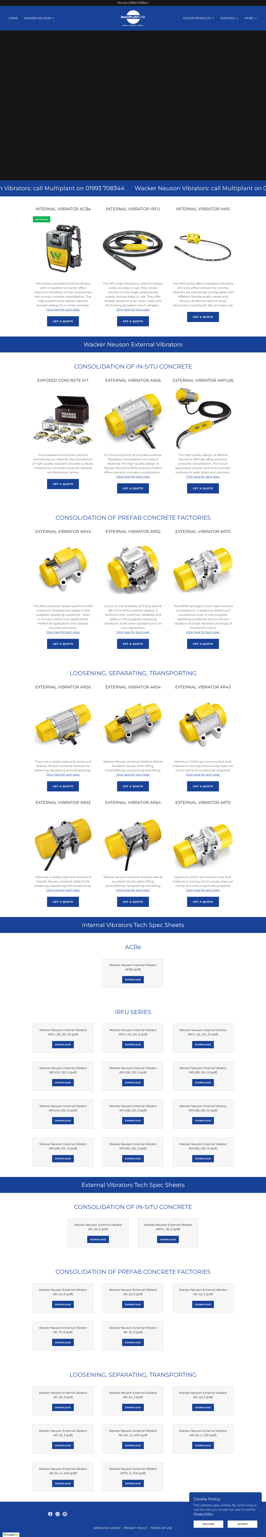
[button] (39, 18)
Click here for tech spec (63, 309)
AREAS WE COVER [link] (107, 1528)
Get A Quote (63, 321)
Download (133, 979)
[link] (133, 18)
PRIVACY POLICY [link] (135, 1528)
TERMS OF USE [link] (161, 1528)
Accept (242, 1524)
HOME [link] (13, 18)
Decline (208, 1524)
